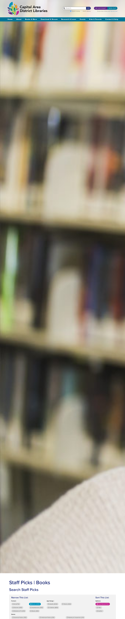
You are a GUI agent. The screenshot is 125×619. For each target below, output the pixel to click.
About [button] (18, 19)
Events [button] (83, 19)
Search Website (87, 11)
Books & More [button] (31, 19)
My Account (100, 8)
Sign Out (112, 8)
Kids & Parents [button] (95, 19)
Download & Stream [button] (49, 19)
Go (88, 8)
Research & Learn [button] (68, 19)
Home (10, 19)
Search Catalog (76, 11)
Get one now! (114, 11)
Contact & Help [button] (111, 19)
